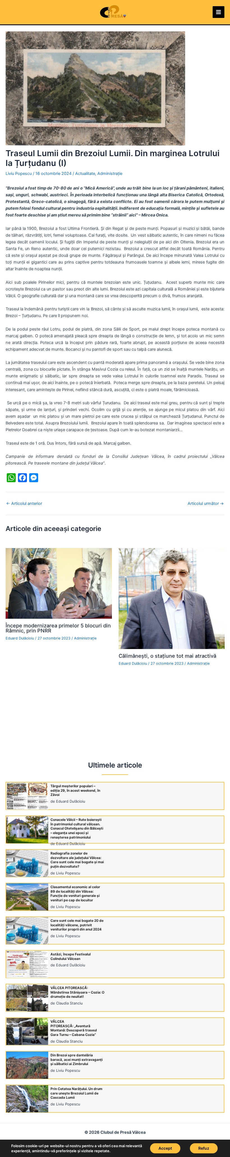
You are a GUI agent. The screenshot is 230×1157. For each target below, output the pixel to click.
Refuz (203, 1148)
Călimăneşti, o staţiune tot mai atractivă (167, 656)
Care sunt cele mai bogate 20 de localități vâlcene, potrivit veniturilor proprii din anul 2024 (77, 924)
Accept (165, 1148)
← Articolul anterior (24, 504)
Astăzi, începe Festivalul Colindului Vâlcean (70, 956)
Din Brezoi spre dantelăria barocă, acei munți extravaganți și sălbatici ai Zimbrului (76, 1059)
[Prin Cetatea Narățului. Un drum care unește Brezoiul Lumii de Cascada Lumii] (27, 1098)
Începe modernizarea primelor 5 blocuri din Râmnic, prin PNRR (58, 628)
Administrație (109, 173)
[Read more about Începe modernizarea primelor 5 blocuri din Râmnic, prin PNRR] (59, 583)
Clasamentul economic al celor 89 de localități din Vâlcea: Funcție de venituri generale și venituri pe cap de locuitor (75, 893)
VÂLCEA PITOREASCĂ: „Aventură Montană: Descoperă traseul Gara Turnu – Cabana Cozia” (73, 1028)
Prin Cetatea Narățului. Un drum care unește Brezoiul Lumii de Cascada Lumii (76, 1093)
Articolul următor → (206, 504)
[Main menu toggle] (218, 12)
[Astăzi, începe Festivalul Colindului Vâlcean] (27, 964)
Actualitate (85, 173)
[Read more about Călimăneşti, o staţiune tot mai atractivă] (172, 598)
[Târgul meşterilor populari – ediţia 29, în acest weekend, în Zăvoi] (27, 796)
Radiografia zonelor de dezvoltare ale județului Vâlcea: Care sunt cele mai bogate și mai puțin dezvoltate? (77, 860)
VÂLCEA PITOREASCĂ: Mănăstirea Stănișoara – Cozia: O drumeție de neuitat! (77, 992)
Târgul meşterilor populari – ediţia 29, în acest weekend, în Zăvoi (75, 790)
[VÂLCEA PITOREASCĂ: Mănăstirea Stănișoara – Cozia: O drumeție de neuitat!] (27, 997)
